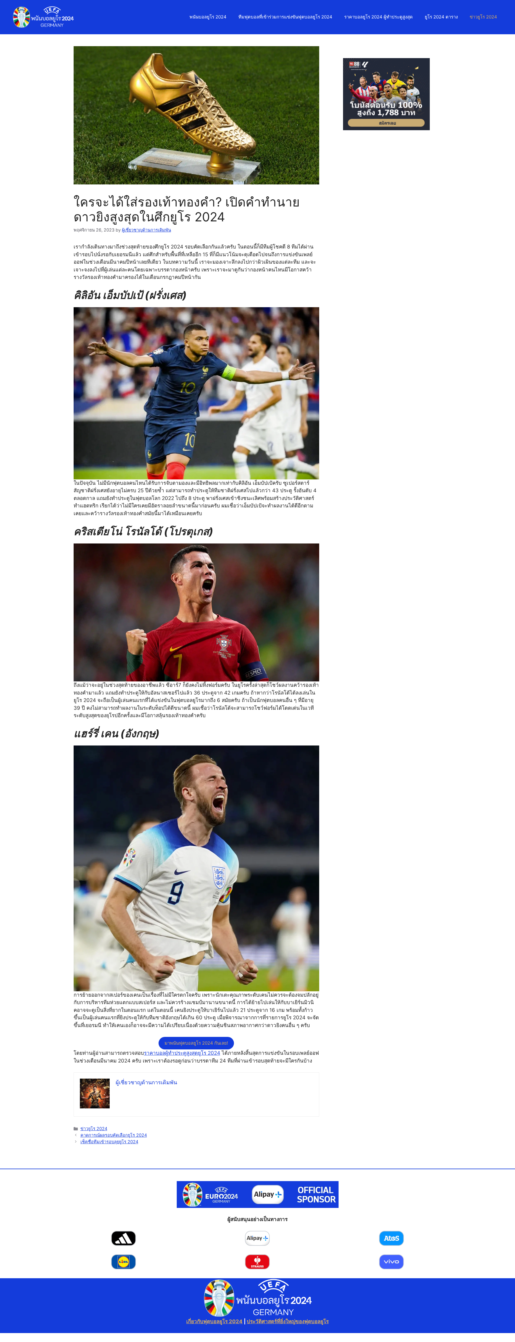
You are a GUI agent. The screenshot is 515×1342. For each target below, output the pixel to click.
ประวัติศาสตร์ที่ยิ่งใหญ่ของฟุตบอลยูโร (288, 1321)
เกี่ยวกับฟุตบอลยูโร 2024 (214, 1321)
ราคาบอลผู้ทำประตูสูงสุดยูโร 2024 (182, 1053)
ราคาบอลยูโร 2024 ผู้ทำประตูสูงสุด (378, 17)
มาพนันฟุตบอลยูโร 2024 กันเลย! (196, 1043)
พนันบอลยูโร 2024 (208, 17)
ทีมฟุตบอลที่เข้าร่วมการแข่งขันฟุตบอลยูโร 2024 (285, 17)
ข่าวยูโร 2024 (483, 17)
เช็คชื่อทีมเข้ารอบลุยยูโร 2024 (109, 1141)
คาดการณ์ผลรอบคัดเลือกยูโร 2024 (113, 1135)
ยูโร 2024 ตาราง (441, 17)
